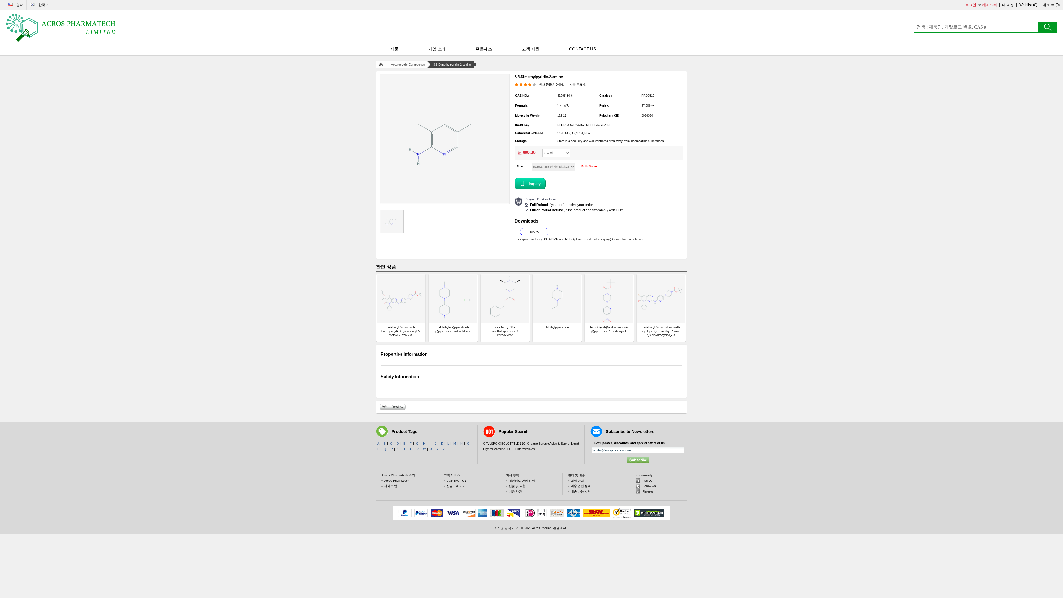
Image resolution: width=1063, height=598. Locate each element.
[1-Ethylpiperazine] (557, 298)
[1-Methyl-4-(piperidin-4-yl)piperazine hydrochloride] (453, 298)
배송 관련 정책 (581, 486)
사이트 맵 (390, 486)
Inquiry (535, 183)
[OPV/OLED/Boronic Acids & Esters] (61, 28)
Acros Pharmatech (396, 480)
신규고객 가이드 (458, 486)
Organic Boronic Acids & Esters (548, 443)
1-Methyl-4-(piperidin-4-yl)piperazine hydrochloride (453, 329)
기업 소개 (437, 49)
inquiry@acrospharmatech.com (622, 239)
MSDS (534, 231)
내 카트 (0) (1051, 5)
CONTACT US (582, 49)
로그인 (970, 5)
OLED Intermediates (521, 449)
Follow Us (649, 486)
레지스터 (989, 5)
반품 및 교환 (517, 486)
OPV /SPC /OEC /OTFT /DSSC (504, 443)
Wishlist (1025, 5)
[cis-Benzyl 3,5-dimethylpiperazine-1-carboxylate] (505, 298)
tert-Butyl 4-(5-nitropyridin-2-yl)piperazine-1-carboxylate (609, 329)
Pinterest (648, 491)
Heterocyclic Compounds (408, 64)
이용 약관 (515, 491)
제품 (394, 49)
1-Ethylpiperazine (557, 327)
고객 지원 (531, 49)
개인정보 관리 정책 (522, 480)
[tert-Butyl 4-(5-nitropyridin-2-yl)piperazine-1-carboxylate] (609, 298)
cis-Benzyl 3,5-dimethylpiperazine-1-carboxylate (505, 331)
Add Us (647, 480)
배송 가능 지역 (581, 491)
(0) (1035, 5)
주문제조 (484, 49)
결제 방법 (577, 480)
